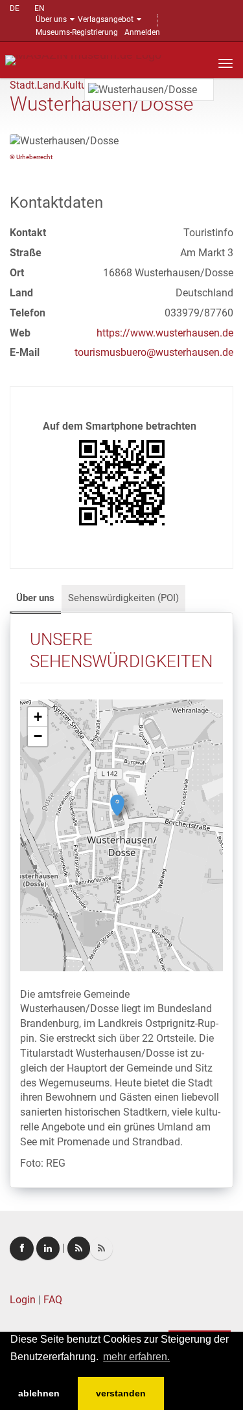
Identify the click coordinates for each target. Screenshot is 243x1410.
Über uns (51, 19)
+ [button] (38, 717)
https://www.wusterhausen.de (165, 333)
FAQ (52, 1300)
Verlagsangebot (105, 19)
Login (23, 1300)
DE (14, 8)
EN (39, 8)
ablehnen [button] (39, 1393)
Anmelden (142, 32)
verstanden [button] (121, 1393)
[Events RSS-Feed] (78, 1248)
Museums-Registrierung (77, 32)
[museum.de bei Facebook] (22, 1249)
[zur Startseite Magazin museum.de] (83, 59)
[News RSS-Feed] (101, 1248)
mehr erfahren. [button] (136, 1356)
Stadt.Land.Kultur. (51, 85)
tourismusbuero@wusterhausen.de (154, 352)
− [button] (38, 736)
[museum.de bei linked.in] (48, 1248)
